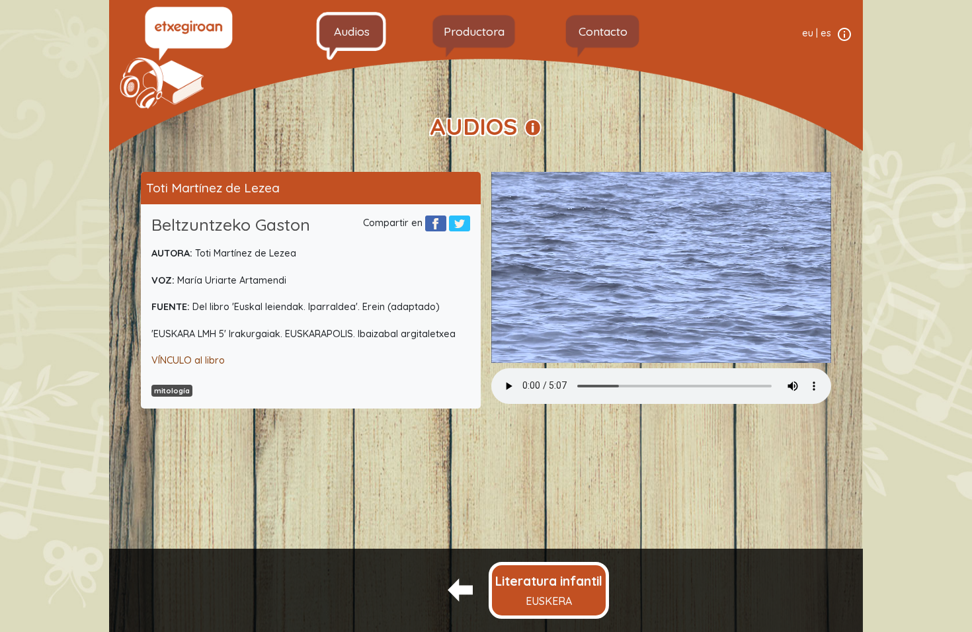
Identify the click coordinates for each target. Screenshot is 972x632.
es (826, 33)
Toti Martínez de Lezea (213, 188)
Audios (352, 31)
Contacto (603, 31)
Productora (474, 31)
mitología (172, 390)
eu (807, 33)
